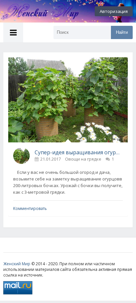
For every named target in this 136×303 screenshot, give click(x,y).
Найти (122, 32)
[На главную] (36, 11)
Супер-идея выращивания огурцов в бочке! (79, 152)
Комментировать (30, 208)
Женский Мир (16, 264)
